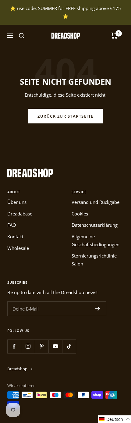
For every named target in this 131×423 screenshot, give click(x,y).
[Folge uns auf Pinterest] (41, 346)
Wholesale (18, 248)
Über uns (17, 202)
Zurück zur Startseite (65, 116)
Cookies (80, 214)
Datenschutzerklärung (95, 225)
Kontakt (15, 236)
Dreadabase (19, 214)
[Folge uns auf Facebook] (14, 346)
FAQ (11, 225)
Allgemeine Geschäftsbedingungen (95, 240)
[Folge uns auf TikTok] (69, 346)
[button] (114, 419)
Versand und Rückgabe (95, 202)
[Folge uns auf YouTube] (55, 346)
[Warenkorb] (114, 36)
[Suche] (21, 35)
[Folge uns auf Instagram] (28, 346)
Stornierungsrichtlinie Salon (94, 260)
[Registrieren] (97, 309)
